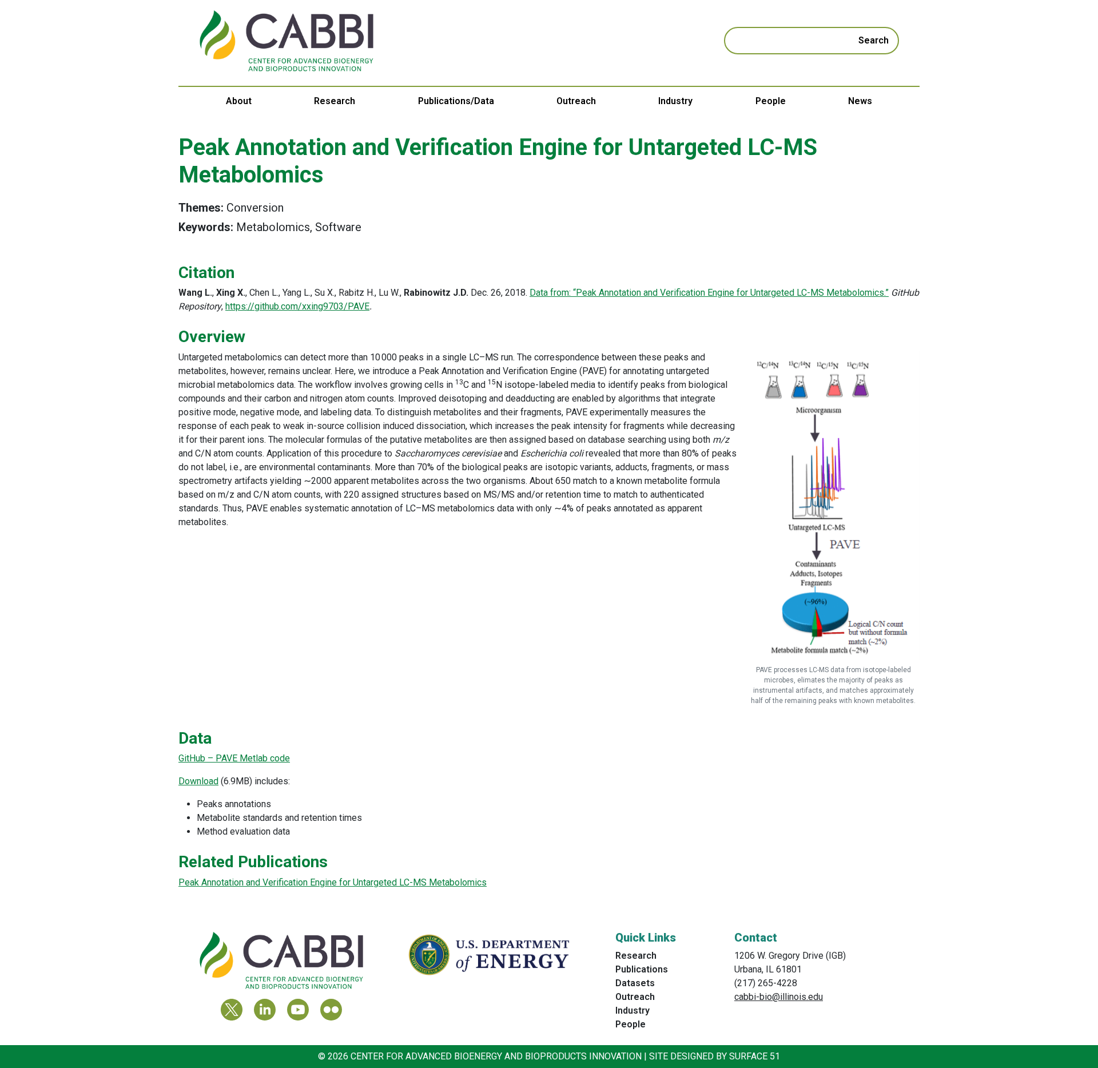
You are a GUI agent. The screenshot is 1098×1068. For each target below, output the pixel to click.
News (860, 101)
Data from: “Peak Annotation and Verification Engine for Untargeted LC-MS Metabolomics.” (709, 292)
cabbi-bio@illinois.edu (778, 996)
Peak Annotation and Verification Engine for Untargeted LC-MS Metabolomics (332, 882)
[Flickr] (331, 1010)
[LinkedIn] (265, 1010)
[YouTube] (298, 1010)
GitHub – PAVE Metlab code (234, 758)
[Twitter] (231, 1010)
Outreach (576, 101)
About (239, 101)
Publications (641, 969)
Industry (675, 101)
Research (334, 101)
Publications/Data (456, 101)
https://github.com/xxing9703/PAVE (297, 306)
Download (198, 781)
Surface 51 (754, 1056)
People (770, 101)
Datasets (635, 983)
